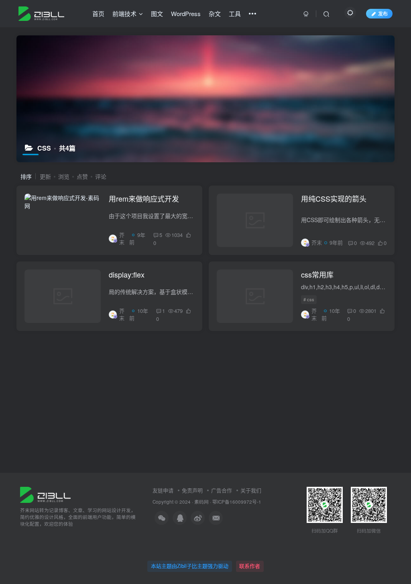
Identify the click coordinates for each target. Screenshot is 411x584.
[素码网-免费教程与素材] (45, 494)
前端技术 (124, 13)
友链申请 (163, 490)
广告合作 (221, 490)
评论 (100, 176)
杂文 (215, 13)
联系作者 (249, 566)
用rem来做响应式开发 (144, 198)
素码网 (201, 501)
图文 (157, 13)
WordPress (186, 13)
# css (308, 299)
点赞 (82, 176)
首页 (98, 13)
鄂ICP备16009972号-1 (236, 501)
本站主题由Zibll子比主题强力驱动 (189, 566)
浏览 (63, 176)
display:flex (126, 274)
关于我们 (250, 490)
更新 (45, 176)
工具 (235, 13)
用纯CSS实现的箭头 (333, 198)
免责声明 (192, 490)
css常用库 (317, 274)
